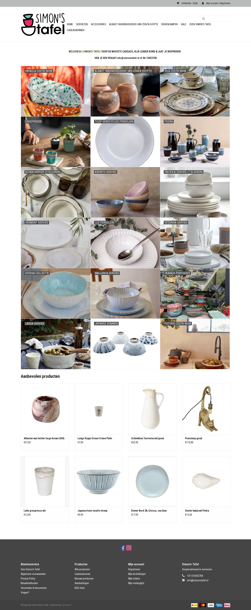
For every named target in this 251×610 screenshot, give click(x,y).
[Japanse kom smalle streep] (99, 481)
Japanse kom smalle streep (92, 510)
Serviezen (82, 24)
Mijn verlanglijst (136, 583)
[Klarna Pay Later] (226, 605)
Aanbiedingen (82, 583)
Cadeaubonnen (75, 30)
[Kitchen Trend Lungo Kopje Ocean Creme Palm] (99, 408)
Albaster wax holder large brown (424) (44, 438)
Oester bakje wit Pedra (197, 510)
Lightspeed (66, 605)
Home (70, 24)
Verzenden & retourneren (34, 587)
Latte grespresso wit (35, 510)
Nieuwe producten (84, 578)
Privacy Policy (28, 578)
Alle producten (82, 569)
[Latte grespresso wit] (45, 481)
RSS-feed (80, 587)
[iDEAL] (194, 605)
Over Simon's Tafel (200, 24)
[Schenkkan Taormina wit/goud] (152, 408)
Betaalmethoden (29, 583)
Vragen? (25, 592)
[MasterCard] (202, 605)
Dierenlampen (169, 24)
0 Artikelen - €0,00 (189, 3)
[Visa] (210, 605)
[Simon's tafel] (43, 24)
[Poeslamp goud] (206, 408)
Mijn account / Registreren (218, 3)
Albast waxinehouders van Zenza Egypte (133, 24)
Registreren (134, 569)
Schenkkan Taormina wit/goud (147, 438)
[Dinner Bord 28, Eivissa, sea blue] (152, 481)
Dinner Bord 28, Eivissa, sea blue (149, 510)
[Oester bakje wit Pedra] (206, 481)
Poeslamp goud (193, 438)
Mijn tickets (134, 578)
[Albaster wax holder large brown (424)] (45, 408)
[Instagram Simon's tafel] (129, 548)
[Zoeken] (203, 19)
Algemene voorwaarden (33, 573)
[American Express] (219, 605)
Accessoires (98, 24)
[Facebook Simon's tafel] (122, 548)
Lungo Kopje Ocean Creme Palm (95, 438)
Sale (183, 24)
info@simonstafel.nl (197, 580)
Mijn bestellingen (137, 573)
